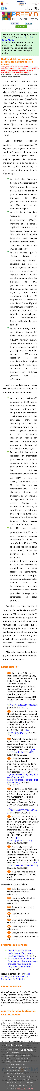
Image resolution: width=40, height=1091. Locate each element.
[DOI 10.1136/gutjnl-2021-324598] (21, 750)
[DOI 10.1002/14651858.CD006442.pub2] (22, 810)
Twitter (2, 8)
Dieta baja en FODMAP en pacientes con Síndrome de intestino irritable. (20, 953)
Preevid (8, 14)
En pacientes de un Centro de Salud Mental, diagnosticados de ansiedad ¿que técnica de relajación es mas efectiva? (23, 962)
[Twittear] (28, 23)
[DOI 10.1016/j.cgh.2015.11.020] (19, 839)
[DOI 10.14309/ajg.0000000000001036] (22, 703)
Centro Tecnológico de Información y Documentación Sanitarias (15, 976)
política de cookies (24, 1088)
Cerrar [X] (27, 1049)
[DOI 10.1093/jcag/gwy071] (18, 731)
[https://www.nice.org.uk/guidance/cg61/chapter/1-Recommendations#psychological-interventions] (22, 778)
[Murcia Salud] (21, 27)
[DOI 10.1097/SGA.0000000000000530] (22, 864)
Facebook (5, 8)
